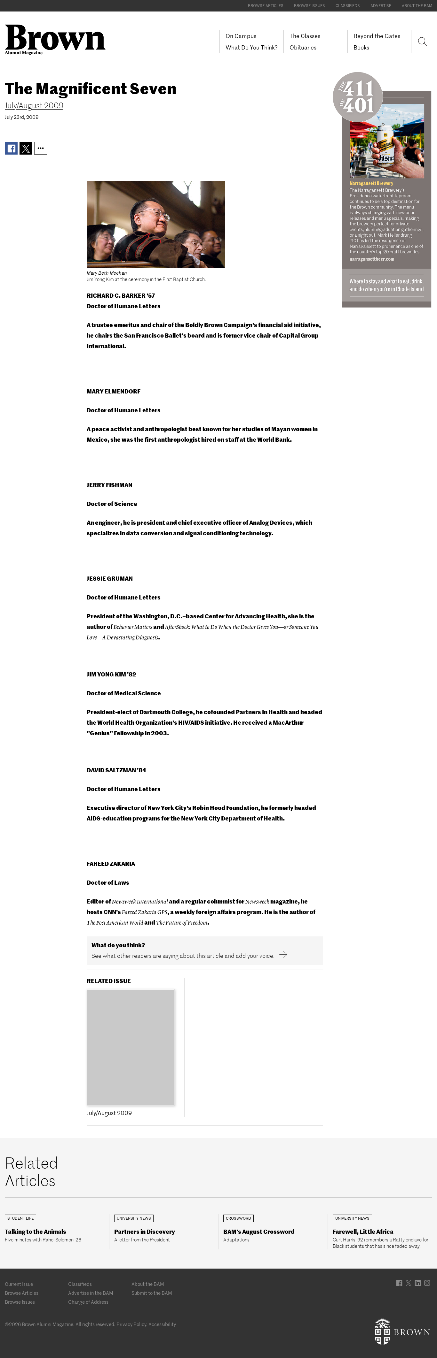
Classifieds (348, 5)
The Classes (305, 36)
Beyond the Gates (377, 36)
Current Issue (19, 1284)
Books (361, 47)
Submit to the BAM (151, 1293)
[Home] (57, 39)
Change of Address (88, 1302)
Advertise (380, 5)
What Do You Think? (252, 47)
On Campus (241, 36)
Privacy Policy (131, 1324)
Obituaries (303, 47)
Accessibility (162, 1324)
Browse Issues (309, 5)
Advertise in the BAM (90, 1293)
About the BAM (417, 5)
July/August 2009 (34, 106)
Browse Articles (265, 5)
